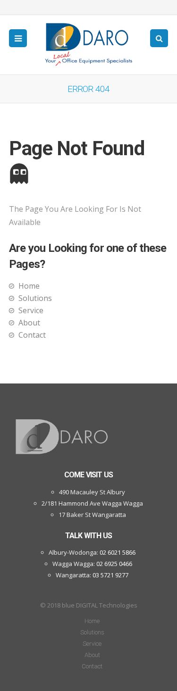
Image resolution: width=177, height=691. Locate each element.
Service (30, 310)
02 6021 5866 (117, 552)
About (29, 322)
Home (29, 286)
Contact (32, 335)
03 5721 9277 (110, 575)
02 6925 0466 (114, 563)
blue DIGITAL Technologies (99, 605)
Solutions (35, 298)
